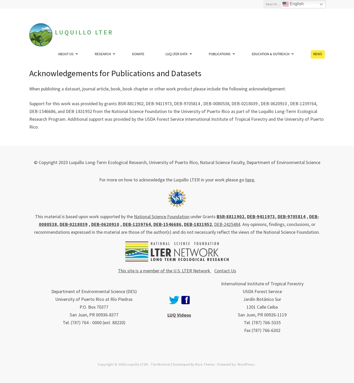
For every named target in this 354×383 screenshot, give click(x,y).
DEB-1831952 (198, 224)
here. (250, 180)
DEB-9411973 (261, 216)
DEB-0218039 (74, 224)
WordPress (245, 364)
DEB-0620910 (105, 224)
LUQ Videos (179, 315)
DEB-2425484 (227, 224)
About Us (66, 54)
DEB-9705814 (292, 216)
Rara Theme (205, 364)
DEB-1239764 (137, 224)
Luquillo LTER (84, 32)
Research (103, 54)
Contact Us (225, 271)
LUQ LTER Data (177, 54)
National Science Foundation (161, 216)
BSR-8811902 (230, 216)
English (296, 4)
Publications (220, 54)
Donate (138, 54)
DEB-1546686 (167, 224)
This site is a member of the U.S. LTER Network (164, 271)
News (317, 54)
